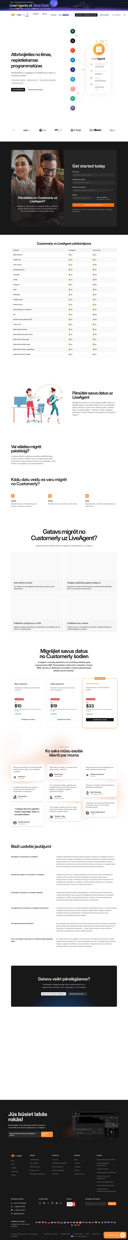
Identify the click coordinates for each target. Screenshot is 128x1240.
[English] (55, 1222)
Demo (12, 1160)
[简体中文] (79, 1225)
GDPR (87, 1234)
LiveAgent (29, 73)
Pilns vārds (75, 171)
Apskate (13, 1175)
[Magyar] (74, 1222)
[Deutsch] (49, 1222)
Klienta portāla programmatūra (105, 1185)
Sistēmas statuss (34, 1166)
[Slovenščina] (112, 1222)
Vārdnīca (76, 1163)
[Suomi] (65, 1222)
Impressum (55, 1174)
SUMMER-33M (19, 8)
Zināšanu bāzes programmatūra (106, 1159)
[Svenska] (115, 1222)
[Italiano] (77, 1222)
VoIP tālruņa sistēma (102, 1169)
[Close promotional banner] (125, 2)
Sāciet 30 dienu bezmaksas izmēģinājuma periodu (22, 1134)
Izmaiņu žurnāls (34, 1170)
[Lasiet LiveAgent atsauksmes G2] (71, 1204)
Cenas (13, 1164)
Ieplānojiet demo (45, 1134)
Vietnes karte (96, 1234)
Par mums (55, 1159)
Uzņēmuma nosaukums (79, 187)
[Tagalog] (72, 1225)
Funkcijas (13, 1168)
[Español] (58, 1222)
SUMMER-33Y (35, 8)
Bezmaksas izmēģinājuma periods (86, 15)
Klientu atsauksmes (57, 1166)
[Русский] (105, 1222)
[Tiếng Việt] (76, 1225)
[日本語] (80, 1222)
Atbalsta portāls (34, 1159)
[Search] (71, 15)
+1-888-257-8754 (19, 1206)
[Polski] (96, 1222)
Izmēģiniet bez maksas (28, 719)
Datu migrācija (34, 1163)
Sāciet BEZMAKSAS (18, 89)
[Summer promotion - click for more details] (64, 5)
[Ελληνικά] (52, 1222)
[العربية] (36, 1222)
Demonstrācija (104, 15)
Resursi (44, 14)
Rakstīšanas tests (79, 1174)
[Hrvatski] (71, 1222)
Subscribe (112, 1203)
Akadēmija (77, 1166)
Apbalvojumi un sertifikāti (59, 1163)
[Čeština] (43, 1222)
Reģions (74, 195)
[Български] (40, 1222)
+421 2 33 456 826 (19, 1203)
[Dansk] (46, 1222)
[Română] (102, 1222)
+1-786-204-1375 (19, 1210)
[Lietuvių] (83, 1222)
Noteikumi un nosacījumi (51, 1234)
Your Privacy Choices (80, 1236)
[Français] (68, 1222)
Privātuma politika (78, 1234)
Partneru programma (58, 1170)
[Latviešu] (87, 1222)
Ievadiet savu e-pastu (78, 179)
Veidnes (76, 1170)
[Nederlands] (90, 1222)
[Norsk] (93, 1222)
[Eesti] (62, 1222)
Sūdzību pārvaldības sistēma (105, 1182)
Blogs (76, 1159)
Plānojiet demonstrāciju (35, 89)
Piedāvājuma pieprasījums (37, 1174)
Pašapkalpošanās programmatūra (106, 1172)
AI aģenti (27, 15)
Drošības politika (65, 1234)
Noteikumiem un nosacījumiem (95, 209)
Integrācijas (14, 1171)
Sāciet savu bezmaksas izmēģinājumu (53, 994)
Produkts (35, 14)
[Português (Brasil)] (99, 1222)
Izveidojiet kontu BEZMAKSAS (93, 205)
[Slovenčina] (109, 1222)
